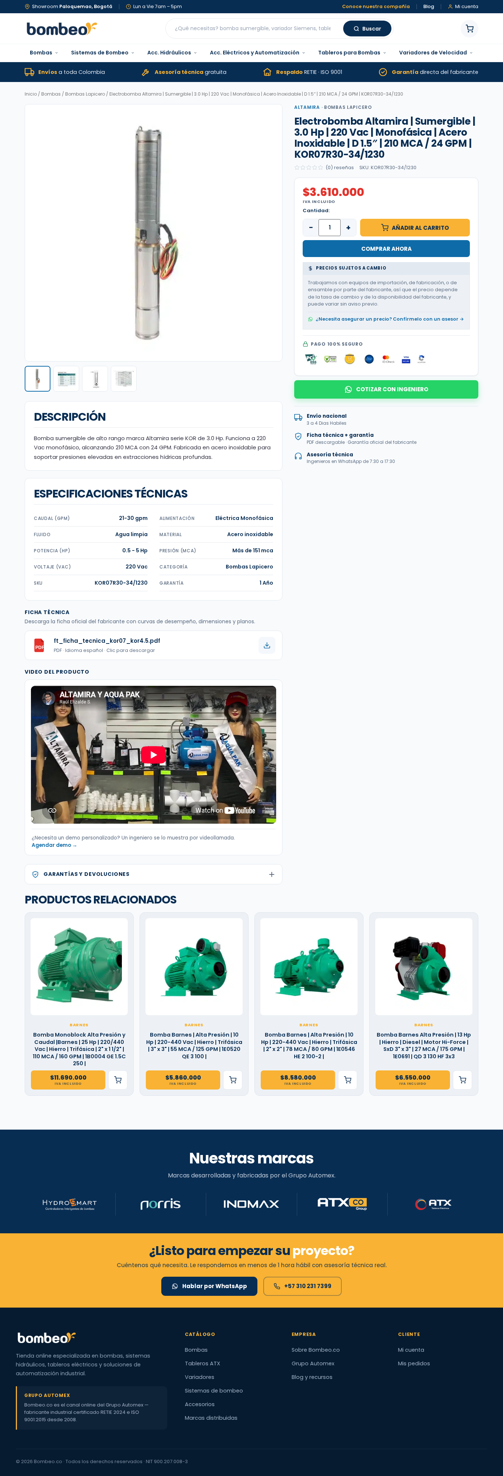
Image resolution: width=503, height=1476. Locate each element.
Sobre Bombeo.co (316, 1350)
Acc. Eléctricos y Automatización (254, 52)
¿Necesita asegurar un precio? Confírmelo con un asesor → (390, 318)
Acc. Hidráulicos (169, 52)
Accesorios (200, 1404)
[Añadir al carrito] (117, 1080)
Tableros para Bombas (349, 52)
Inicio (31, 94)
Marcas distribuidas (211, 1418)
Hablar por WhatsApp (214, 1286)
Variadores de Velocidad (433, 52)
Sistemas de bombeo (214, 1390)
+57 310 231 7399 (307, 1286)
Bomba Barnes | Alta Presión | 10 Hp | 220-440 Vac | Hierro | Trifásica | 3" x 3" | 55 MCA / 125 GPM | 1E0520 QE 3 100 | (194, 1045)
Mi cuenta (411, 1350)
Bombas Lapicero (85, 94)
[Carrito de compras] (469, 29)
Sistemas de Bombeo (100, 52)
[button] (37, 379)
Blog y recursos (312, 1377)
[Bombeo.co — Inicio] (61, 28)
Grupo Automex (313, 1363)
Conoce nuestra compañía (376, 6)
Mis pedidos (414, 1363)
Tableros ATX (202, 1363)
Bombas (41, 52)
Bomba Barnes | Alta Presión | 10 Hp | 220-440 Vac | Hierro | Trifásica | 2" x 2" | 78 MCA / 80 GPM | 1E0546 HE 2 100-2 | (309, 1045)
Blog (428, 6)
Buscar (371, 28)
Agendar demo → (54, 845)
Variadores (199, 1377)
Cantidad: (316, 210)
